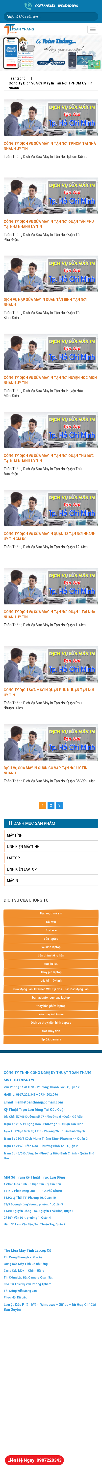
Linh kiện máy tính (23, 847)
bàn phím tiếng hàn (51, 955)
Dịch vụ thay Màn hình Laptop (51, 1022)
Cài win (51, 922)
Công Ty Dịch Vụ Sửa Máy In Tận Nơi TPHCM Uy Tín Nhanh (50, 85)
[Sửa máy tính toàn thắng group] (27, 29)
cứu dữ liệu (51, 964)
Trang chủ (17, 78)
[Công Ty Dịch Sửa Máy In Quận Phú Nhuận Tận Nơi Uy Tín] (51, 664)
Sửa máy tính (51, 1031)
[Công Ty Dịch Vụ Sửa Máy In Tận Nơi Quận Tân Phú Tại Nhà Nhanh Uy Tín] (51, 196)
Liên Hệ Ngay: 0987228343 (34, 1460)
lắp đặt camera (51, 1039)
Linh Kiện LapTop (22, 869)
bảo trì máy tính (51, 980)
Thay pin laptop (51, 972)
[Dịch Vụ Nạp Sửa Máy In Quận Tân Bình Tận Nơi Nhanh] (51, 274)
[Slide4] (51, 53)
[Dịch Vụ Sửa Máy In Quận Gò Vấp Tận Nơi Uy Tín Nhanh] (51, 742)
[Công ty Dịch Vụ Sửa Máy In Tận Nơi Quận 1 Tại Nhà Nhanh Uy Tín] (51, 586)
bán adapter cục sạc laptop (51, 997)
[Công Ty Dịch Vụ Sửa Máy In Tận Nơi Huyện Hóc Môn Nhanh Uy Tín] (51, 352)
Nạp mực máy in (51, 913)
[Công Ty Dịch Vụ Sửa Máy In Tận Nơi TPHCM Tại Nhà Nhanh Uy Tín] (51, 117)
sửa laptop (51, 938)
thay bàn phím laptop (51, 1006)
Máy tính (15, 835)
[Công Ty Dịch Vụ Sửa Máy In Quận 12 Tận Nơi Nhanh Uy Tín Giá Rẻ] (51, 508)
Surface (51, 930)
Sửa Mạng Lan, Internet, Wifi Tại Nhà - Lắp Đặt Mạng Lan (51, 989)
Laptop (13, 858)
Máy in (12, 881)
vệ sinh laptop (51, 947)
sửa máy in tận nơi (51, 1014)
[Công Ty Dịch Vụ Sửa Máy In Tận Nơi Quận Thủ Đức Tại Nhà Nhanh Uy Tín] (51, 430)
